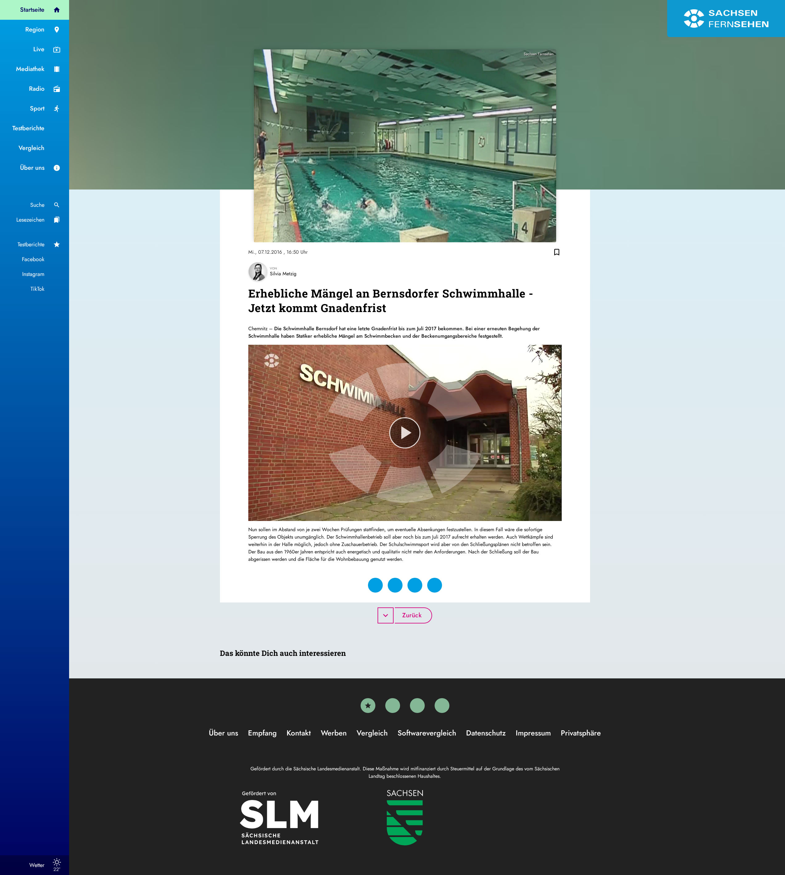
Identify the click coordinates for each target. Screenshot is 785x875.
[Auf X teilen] (395, 585)
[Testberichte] (368, 705)
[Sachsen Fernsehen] (726, 18)
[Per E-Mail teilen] (434, 585)
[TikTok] (442, 705)
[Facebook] (392, 705)
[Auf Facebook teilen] (375, 585)
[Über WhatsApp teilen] (414, 585)
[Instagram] (417, 705)
